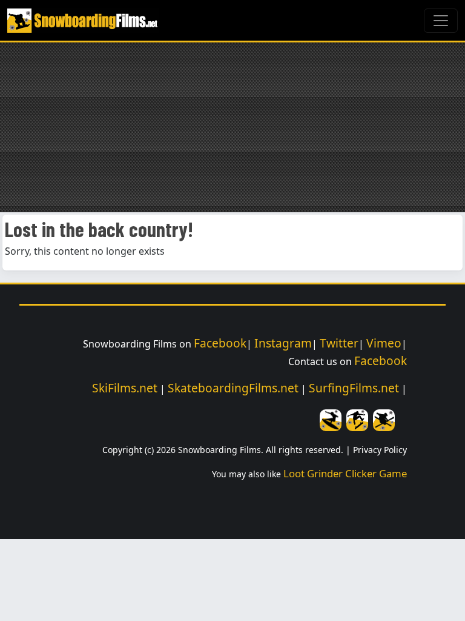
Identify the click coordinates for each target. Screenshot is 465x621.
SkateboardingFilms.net (233, 388)
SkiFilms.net (124, 388)
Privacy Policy (380, 449)
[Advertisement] (232, 127)
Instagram (283, 343)
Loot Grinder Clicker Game (345, 473)
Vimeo (383, 343)
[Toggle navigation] (441, 20)
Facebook (220, 343)
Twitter (339, 343)
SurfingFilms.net (354, 388)
